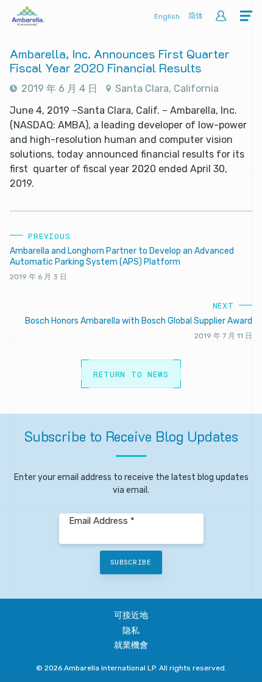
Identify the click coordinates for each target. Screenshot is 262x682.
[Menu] (246, 17)
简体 (195, 16)
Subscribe (130, 561)
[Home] (28, 22)
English (167, 16)
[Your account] (221, 16)
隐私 (131, 630)
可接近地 (131, 615)
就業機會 (131, 645)
